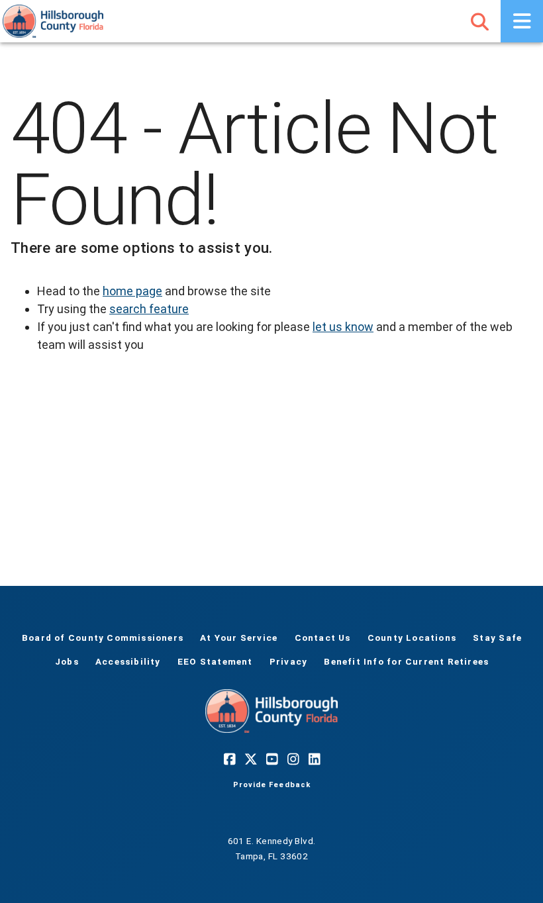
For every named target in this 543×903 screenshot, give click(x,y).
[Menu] (522, 21)
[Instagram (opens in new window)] (292, 759)
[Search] (479, 21)
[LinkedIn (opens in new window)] (313, 759)
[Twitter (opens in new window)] (250, 759)
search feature (149, 309)
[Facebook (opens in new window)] (229, 759)
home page (132, 291)
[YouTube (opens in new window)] (271, 759)
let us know (343, 327)
